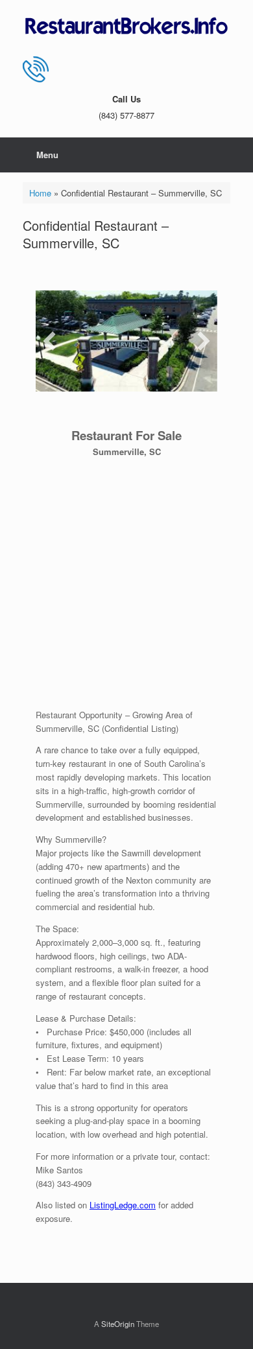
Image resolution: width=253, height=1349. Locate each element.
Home (40, 193)
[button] (49, 341)
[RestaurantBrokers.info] (126, 26)
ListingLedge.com (123, 1205)
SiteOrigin (117, 1324)
